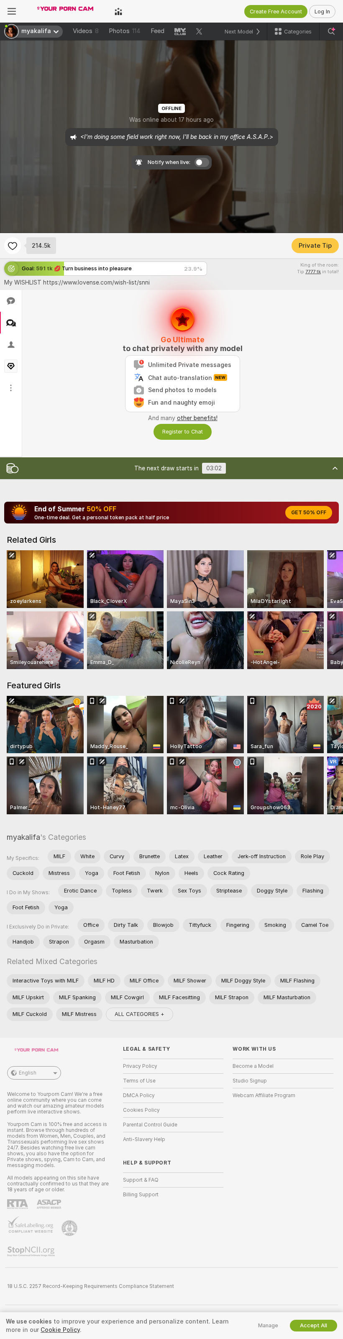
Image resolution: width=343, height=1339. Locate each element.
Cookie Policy (60, 1329)
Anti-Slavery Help (144, 1139)
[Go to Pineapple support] (70, 1228)
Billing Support (141, 1195)
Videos (86, 31)
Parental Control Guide (150, 1125)
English (27, 1073)
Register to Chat (182, 431)
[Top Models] (118, 11)
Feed (157, 31)
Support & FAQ (141, 1180)
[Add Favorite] (12, 245)
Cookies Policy (141, 1110)
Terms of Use (139, 1081)
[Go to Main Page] (65, 11)
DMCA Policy (139, 1095)
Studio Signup (250, 1081)
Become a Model (253, 1066)
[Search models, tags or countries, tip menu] (331, 31)
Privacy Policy (140, 1066)
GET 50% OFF (308, 513)
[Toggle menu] (11, 11)
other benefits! (197, 418)
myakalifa (23, 837)
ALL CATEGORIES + (139, 1014)
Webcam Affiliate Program (264, 1095)
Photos (125, 31)
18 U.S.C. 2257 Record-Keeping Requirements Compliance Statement (90, 1286)
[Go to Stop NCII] (31, 1252)
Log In (322, 11)
